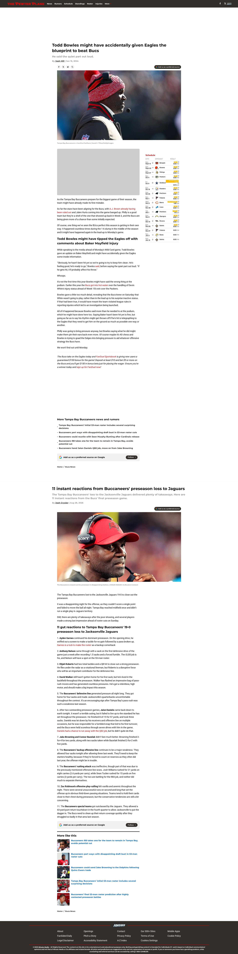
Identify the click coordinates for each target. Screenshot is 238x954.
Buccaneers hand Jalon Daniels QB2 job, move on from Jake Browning (96, 448)
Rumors (58, 4)
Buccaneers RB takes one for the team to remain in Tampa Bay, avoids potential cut (96, 442)
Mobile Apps (174, 931)
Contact (121, 931)
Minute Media (43, 947)
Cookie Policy (174, 936)
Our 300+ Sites (148, 931)
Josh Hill (59, 61)
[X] (225, 3)
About (60, 931)
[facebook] (220, 3)
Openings (88, 931)
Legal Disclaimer (65, 940)
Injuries (98, 4)
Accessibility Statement (95, 940)
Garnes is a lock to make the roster (74, 645)
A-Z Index (122, 940)
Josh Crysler (61, 503)
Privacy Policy (124, 936)
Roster (90, 4)
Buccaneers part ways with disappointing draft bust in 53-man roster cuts (98, 432)
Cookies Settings (149, 940)
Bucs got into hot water (97, 285)
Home (60, 467)
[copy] (72, 67)
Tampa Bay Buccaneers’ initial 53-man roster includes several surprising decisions (97, 426)
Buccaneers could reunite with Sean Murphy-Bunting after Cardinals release (99, 437)
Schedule (68, 4)
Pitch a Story (90, 936)
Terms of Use (147, 936)
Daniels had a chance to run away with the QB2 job (82, 731)
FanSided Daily (64, 936)
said (97, 266)
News (49, 4)
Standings (80, 4)
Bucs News (70, 467)
